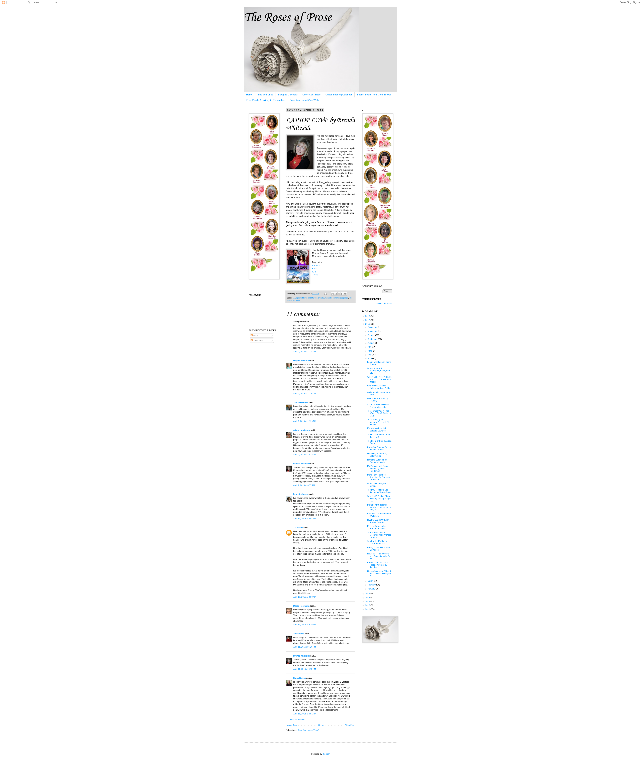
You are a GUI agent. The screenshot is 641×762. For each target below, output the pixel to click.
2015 (367, 593)
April (370, 358)
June (370, 351)
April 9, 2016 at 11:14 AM (304, 352)
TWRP (315, 274)
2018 (367, 316)
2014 (367, 597)
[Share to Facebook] (342, 293)
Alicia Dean (298, 634)
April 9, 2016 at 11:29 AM (304, 393)
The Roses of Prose (287, 17)
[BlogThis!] (336, 293)
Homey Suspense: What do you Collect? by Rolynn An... (379, 573)
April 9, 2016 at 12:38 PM (304, 454)
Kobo (314, 268)
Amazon (316, 265)
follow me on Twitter (383, 303)
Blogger (326, 754)
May (370, 355)
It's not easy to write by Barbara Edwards (377, 429)
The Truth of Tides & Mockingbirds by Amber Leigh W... (379, 535)
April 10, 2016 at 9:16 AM (304, 625)
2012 (367, 605)
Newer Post (292, 725)
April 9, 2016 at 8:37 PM (304, 485)
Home (249, 94)
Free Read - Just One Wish (304, 100)
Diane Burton (299, 678)
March (371, 581)
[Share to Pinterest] (345, 293)
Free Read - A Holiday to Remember (265, 100)
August (371, 343)
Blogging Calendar (287, 94)
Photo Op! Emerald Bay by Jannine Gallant (379, 448)
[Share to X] (339, 293)
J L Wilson (298, 528)
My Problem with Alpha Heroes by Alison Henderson (377, 468)
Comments (258, 340)
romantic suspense (340, 298)
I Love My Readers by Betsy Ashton (377, 454)
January (371, 589)
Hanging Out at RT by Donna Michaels (377, 461)
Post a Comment (297, 719)
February (372, 585)
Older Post (349, 725)
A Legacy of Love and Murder (305, 298)
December (373, 327)
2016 (367, 324)
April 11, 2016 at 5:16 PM (304, 647)
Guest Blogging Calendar (339, 94)
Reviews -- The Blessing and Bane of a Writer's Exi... (378, 556)
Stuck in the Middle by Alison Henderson (377, 542)
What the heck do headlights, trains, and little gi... (378, 370)
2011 (367, 609)
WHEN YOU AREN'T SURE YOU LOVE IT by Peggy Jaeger (379, 379)
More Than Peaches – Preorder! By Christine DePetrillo (378, 477)
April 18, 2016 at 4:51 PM (304, 714)
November (373, 331)
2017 (367, 320)
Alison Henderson (301, 430)
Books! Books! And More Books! (374, 94)
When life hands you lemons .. (376, 484)
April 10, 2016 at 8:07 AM (304, 519)
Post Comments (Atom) (308, 730)
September (373, 339)
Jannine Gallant (300, 402)
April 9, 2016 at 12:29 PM (304, 421)
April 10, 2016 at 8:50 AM (304, 597)
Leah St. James (300, 494)
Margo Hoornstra (301, 606)
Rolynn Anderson (301, 361)
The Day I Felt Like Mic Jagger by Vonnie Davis (379, 491)
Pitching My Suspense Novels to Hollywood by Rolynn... (379, 507)
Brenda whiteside (301, 464)
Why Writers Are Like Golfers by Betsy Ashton (379, 387)
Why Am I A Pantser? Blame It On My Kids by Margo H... (379, 498)
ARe (314, 271)
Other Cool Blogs (311, 94)
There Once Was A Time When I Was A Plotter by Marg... (379, 413)
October (371, 335)
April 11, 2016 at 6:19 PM (304, 669)
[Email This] (332, 293)
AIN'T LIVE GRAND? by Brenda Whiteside (378, 405)
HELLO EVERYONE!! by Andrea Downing (378, 521)
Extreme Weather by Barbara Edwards (376, 527)
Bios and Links (265, 94)
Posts (255, 335)
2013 (367, 601)
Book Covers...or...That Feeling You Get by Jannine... (377, 565)
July (370, 347)
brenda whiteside (325, 298)
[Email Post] (325, 294)
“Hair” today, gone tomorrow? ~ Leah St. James (378, 422)
